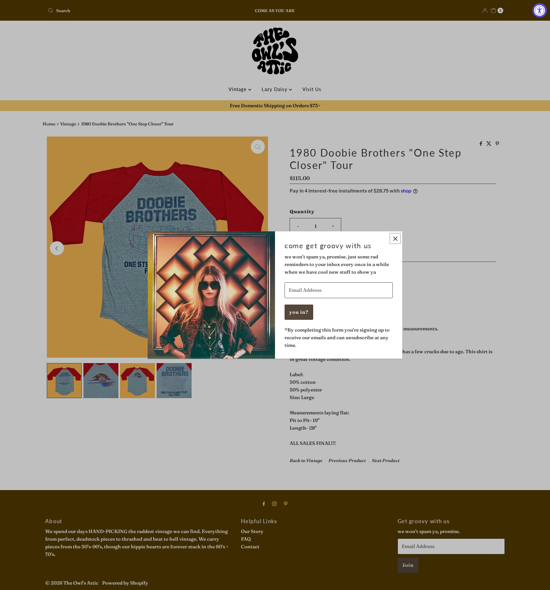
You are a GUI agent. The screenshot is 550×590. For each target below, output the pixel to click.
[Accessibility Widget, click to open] (539, 10)
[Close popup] (395, 238)
